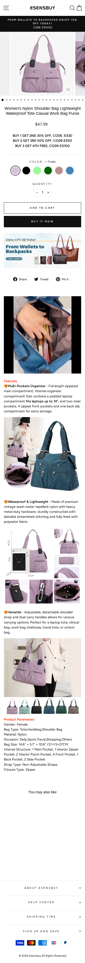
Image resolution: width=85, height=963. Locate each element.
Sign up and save (41, 931)
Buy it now (42, 221)
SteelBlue (69, 170)
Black (26, 170)
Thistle (15, 170)
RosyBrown (58, 170)
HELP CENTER (41, 902)
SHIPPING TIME (41, 916)
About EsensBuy (41, 888)
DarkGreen (48, 170)
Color (42, 161)
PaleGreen (37, 170)
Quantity (42, 184)
